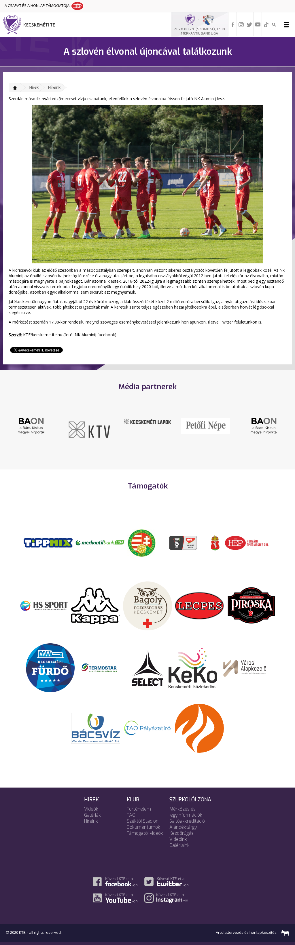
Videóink (178, 839)
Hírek (34, 87)
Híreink (54, 87)
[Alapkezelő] (244, 667)
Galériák (92, 815)
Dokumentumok (143, 827)
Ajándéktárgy (183, 827)
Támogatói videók (145, 833)
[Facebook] (232, 24)
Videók (91, 809)
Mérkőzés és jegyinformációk (185, 812)
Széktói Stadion (142, 821)
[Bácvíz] (95, 728)
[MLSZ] (141, 542)
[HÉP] (246, 542)
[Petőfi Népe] (205, 425)
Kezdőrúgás (181, 833)
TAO (131, 815)
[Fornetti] (199, 728)
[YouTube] (257, 24)
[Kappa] (95, 605)
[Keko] (193, 667)
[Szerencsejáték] (48, 542)
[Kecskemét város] (215, 542)
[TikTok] (266, 24)
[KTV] (89, 429)
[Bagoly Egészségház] (147, 605)
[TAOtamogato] (147, 728)
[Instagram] (241, 24)
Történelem (139, 809)
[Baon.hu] (31, 425)
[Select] (148, 667)
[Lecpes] (199, 605)
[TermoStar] (102, 667)
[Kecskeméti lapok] (147, 421)
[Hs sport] (43, 605)
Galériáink (179, 845)
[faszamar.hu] (283, 932)
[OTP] (99, 542)
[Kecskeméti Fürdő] (50, 667)
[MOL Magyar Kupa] (183, 542)
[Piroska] (251, 605)
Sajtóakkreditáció (187, 821)
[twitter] (249, 24)
